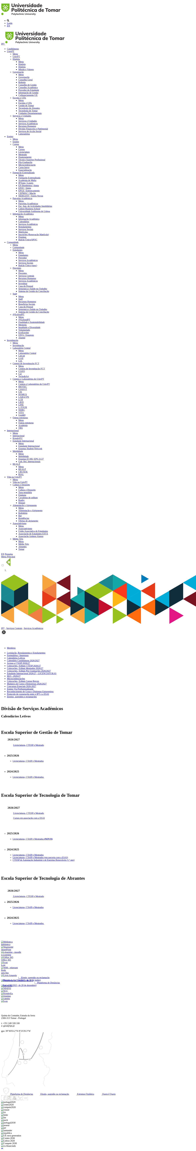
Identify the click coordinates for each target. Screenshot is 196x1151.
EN (8, 26)
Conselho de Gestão (27, 85)
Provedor (22, 258)
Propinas (22, 237)
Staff (15, 294)
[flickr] (25, 1099)
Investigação (12, 340)
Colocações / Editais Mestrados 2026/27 (25, 668)
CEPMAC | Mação (27, 193)
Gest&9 (21, 415)
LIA (20, 361)
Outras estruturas (20, 417)
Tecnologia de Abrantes (29, 108)
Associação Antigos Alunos (30, 536)
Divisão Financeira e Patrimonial (33, 129)
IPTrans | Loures (25, 183)
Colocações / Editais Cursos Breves (23, 681)
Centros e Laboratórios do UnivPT (28, 379)
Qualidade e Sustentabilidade (31, 322)
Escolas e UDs (19, 98)
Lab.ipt (21, 356)
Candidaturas (13, 49)
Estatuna (22, 495)
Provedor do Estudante (28, 90)
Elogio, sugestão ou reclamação (54, 1094)
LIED (21, 402)
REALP (16, 464)
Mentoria (22, 325)
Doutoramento (24, 157)
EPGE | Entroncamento (29, 190)
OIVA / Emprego (26, 335)
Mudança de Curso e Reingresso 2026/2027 (27, 684)
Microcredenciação (27, 165)
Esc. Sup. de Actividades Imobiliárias (35, 206)
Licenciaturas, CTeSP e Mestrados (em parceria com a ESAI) (40, 857)
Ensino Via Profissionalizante (20, 689)
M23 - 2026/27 (14, 676)
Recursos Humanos (27, 126)
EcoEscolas (23, 332)
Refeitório (22, 513)
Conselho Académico (28, 87)
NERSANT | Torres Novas (30, 196)
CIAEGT (22, 389)
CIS (20, 392)
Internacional (13, 430)
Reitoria (22, 82)
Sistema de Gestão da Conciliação (33, 291)
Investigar (22, 283)
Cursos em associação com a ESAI (29, 818)
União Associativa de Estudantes (33, 531)
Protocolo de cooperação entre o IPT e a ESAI (28, 694)
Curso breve (23, 167)
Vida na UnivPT (14, 477)
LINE (21, 405)
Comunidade (13, 242)
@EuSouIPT (18, 314)
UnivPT (10, 51)
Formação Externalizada (24, 172)
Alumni (21, 337)
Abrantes (22, 546)
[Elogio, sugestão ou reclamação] (9, 975)
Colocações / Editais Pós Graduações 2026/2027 (29, 671)
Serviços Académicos (28, 123)
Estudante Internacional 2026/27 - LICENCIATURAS (31, 673)
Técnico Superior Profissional (31, 159)
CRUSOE (23, 472)
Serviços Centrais (26, 276)
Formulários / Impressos (18, 655)
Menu (15, 54)
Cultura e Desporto (21, 485)
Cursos (16, 144)
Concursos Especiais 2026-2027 (21, 686)
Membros (11, 648)
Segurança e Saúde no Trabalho (32, 288)
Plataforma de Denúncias (21, 1094)
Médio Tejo (18, 539)
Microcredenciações (16, 678)
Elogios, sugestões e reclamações (22, 696)
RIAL (21, 474)
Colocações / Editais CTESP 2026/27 (24, 665)
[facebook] (3, 1099)
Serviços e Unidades (22, 116)
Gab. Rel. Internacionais (29, 461)
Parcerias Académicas (22, 198)
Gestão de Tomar (26, 105)
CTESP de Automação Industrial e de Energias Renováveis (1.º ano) (43, 860)
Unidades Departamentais (30, 113)
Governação (18, 72)
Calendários (23, 221)
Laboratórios (24, 134)
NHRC (21, 410)
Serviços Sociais (25, 229)
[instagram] (9, 1099)
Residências (23, 518)
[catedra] (5, 998)
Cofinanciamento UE (28, 95)
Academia (23, 425)
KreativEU (18, 438)
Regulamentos (24, 227)
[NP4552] (6, 988)
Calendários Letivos (16, 658)
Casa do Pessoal (25, 286)
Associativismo (19, 523)
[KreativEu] (7, 993)
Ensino (10, 136)
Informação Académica (23, 214)
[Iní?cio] (31, 15)
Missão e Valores (26, 69)
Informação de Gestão (28, 92)
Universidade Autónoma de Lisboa (34, 211)
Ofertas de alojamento (28, 521)
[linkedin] (20, 1099)
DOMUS (22, 394)
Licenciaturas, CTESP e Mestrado (28, 745)
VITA (21, 412)
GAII (20, 358)
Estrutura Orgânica (85, 1094)
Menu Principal (8, 556)
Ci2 (20, 374)
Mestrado (22, 154)
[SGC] (4, 991)
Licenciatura (24, 152)
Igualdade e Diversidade (29, 327)
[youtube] (14, 1099)
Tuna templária (25, 492)
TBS (20, 428)
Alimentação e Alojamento (25, 505)
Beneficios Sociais (26, 304)
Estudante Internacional (23, 441)
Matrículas (23, 232)
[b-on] (4, 1001)
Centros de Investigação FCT (26, 363)
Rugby (21, 500)
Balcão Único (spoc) (27, 265)
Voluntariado (24, 330)
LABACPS (23, 397)
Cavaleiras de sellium (28, 497)
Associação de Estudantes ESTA (33, 534)
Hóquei (21, 503)
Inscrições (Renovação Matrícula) (33, 234)
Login (9, 23)
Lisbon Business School (29, 209)
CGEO (21, 371)
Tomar (21, 549)
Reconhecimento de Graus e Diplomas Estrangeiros (30, 691)
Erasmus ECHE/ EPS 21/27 (31, 459)
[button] (2, 1148)
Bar (20, 515)
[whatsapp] (30, 1099)
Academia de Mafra (27, 180)
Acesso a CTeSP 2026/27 (18, 663)
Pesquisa (9, 554)
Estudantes (17, 250)
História (16, 59)
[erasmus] (6, 996)
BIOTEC (22, 386)
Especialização (25, 170)
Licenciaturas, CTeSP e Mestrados (28, 761)
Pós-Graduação (25, 162)
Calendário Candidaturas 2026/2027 (23, 660)
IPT (3, 44)
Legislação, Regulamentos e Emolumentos (26, 653)
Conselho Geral (25, 80)
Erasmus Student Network (30, 448)
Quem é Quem (109, 1094)
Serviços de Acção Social (29, 131)
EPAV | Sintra (24, 188)
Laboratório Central (21, 348)
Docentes (17, 268)
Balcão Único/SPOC (27, 239)
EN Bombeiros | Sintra (28, 185)
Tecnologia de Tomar (28, 110)
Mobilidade (18, 451)
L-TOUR (22, 407)
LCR (20, 399)
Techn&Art (23, 376)
